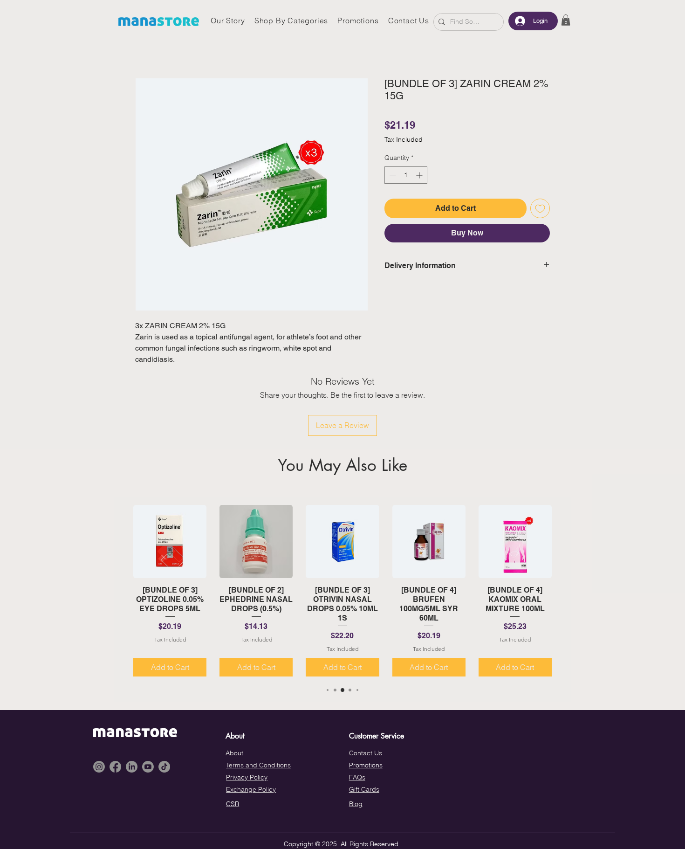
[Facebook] (115, 767)
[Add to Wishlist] (540, 208)
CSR (232, 804)
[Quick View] (169, 541)
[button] (565, 20)
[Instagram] (99, 767)
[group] (342, 590)
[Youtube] (148, 767)
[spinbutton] (405, 175)
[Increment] (420, 175)
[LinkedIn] (131, 767)
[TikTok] (164, 767)
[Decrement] (391, 175)
